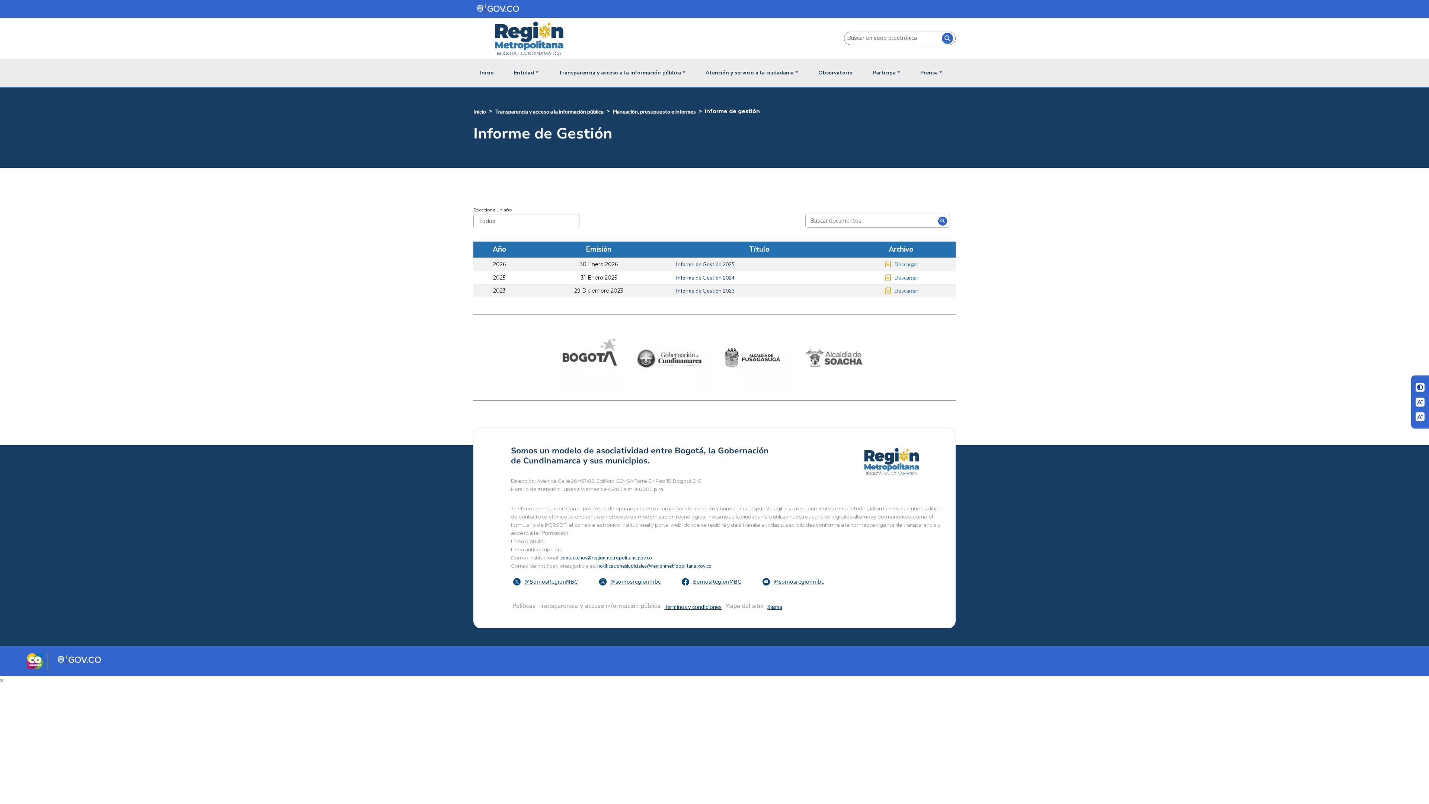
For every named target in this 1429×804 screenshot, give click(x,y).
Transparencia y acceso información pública (600, 605)
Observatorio (835, 72)
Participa (884, 72)
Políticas (524, 605)
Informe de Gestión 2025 (705, 264)
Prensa (929, 72)
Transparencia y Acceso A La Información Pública (549, 111)
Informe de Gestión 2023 (705, 290)
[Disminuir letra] (1420, 402)
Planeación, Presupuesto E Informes (654, 111)
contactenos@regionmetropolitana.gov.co (606, 558)
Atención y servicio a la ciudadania (750, 72)
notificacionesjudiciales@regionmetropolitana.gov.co (654, 566)
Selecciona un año (492, 210)
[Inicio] (532, 38)
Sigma (774, 606)
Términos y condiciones (693, 606)
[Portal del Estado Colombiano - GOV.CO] (498, 8)
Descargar (906, 264)
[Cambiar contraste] (1420, 387)
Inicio (487, 72)
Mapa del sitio (744, 605)
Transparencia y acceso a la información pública (620, 72)
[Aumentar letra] (1420, 416)
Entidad (524, 72)
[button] (546, 582)
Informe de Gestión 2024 (705, 277)
